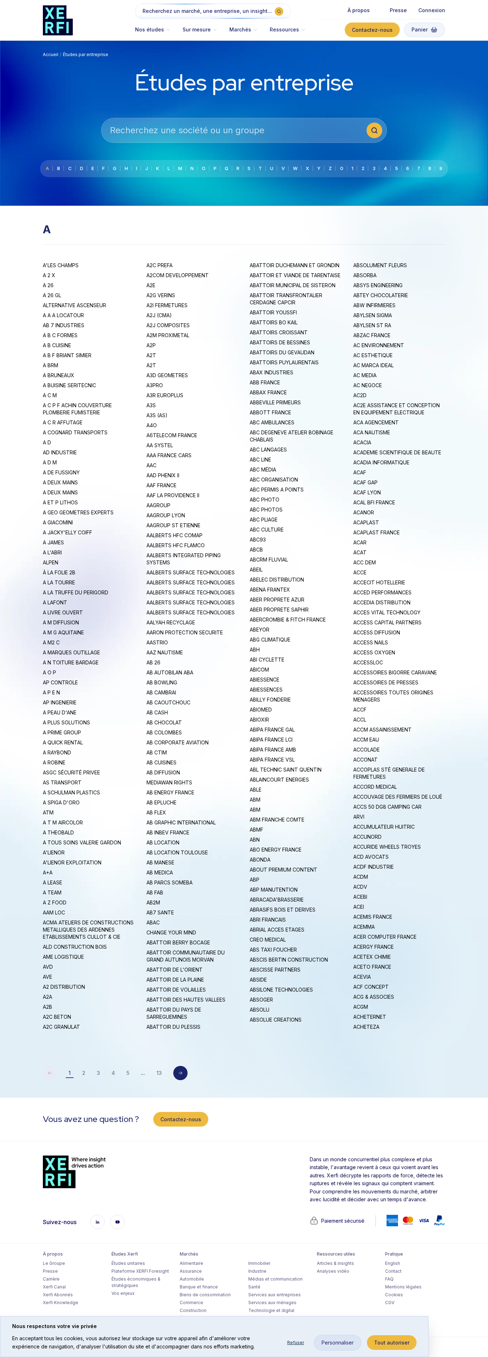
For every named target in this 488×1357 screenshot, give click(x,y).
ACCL (359, 720)
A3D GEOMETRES (167, 375)
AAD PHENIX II (162, 475)
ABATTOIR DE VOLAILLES (176, 990)
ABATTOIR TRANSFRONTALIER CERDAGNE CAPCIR (286, 298)
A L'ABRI (52, 552)
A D (47, 442)
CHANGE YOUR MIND (171, 932)
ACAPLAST (366, 522)
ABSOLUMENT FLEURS (380, 265)
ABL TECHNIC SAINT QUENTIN (286, 770)
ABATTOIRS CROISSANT (279, 332)
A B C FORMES (60, 335)
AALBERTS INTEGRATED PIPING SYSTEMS (183, 558)
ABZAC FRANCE (371, 335)
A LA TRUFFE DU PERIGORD (75, 592)
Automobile (192, 1279)
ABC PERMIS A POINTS (277, 490)
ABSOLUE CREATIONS (276, 1020)
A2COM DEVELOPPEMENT (177, 275)
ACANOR (363, 512)
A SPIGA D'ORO (61, 802)
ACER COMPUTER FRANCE (385, 937)
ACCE (360, 572)
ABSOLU (259, 1010)
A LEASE (52, 882)
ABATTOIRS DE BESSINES (280, 342)
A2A (47, 997)
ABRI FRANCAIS (268, 920)
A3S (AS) (157, 415)
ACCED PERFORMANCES (382, 592)
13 (159, 1073)
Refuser (295, 1342)
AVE (47, 977)
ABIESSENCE (264, 680)
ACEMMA (364, 927)
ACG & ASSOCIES (373, 997)
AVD (48, 967)
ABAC (153, 922)
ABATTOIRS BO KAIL (274, 322)
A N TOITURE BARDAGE (71, 662)
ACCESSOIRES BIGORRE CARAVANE (395, 672)
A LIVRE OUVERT (63, 612)
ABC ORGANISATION (274, 480)
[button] (156, 33)
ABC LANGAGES (268, 449)
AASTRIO (157, 642)
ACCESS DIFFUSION (376, 632)
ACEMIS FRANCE (372, 917)
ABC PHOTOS (266, 510)
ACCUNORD (367, 837)
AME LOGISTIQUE (63, 957)
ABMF (256, 830)
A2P (151, 345)
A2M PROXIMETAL (167, 335)
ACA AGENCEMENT (376, 422)
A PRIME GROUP (62, 732)
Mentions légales (403, 1286)
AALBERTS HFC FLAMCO (175, 545)
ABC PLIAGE (264, 520)
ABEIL (256, 570)
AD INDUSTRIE (60, 452)
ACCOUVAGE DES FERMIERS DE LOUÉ (397, 797)
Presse (398, 10)
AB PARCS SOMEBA (169, 882)
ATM (48, 812)
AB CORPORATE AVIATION (177, 742)
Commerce (191, 1302)
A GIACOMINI (58, 522)
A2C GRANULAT (61, 1027)
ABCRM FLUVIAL (269, 560)
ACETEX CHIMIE (372, 957)
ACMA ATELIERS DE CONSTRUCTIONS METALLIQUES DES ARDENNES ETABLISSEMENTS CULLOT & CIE (88, 929)
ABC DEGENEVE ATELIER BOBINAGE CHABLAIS (291, 436)
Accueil (50, 54)
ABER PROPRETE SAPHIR (279, 610)
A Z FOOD (54, 902)
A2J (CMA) (159, 315)
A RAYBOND (57, 752)
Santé (254, 1286)
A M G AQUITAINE (63, 632)
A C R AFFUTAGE (63, 422)
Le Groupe (54, 1263)
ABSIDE (258, 980)
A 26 (48, 285)
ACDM (360, 877)
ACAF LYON (367, 492)
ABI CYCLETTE (267, 660)
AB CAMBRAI (161, 692)
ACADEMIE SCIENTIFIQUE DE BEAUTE (397, 452)
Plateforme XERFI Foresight (140, 1271)
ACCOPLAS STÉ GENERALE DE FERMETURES (389, 773)
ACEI (358, 907)
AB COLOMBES (164, 732)
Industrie (257, 1271)
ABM (255, 800)
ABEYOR (259, 630)
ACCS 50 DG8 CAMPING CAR (387, 807)
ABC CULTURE (267, 530)
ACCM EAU (366, 740)
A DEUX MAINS (60, 482)
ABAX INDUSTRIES (271, 372)
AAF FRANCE (161, 485)
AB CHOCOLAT (164, 722)
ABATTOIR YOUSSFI (273, 312)
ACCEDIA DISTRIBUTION (381, 602)
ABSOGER (261, 1000)
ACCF (360, 710)
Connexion (431, 10)
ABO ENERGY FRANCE (276, 850)
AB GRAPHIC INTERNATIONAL (181, 822)
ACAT (360, 552)
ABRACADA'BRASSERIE (277, 900)
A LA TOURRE (59, 582)
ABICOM (259, 670)
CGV (389, 1302)
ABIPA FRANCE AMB (273, 750)
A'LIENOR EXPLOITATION (72, 862)
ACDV (360, 887)
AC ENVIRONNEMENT (378, 345)
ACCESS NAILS (370, 642)
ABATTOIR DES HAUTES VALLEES (185, 1000)
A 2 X (49, 275)
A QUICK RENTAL (63, 742)
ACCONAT (365, 760)
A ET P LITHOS (60, 502)
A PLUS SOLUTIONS (66, 722)
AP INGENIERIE (59, 702)
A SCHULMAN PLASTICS (71, 792)
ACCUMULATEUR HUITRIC (384, 827)
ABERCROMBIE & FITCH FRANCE (288, 620)
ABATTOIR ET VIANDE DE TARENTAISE (295, 275)
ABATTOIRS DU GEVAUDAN (282, 352)
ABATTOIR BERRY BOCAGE (178, 942)
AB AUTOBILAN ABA (169, 672)
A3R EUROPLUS (164, 395)
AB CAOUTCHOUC (168, 702)
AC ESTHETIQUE (373, 355)
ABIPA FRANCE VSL (272, 760)
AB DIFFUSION (163, 772)
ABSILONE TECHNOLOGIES (281, 990)
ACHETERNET (369, 1017)
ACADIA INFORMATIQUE (381, 462)
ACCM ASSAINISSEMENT (382, 730)
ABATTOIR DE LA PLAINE (175, 980)
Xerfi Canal (54, 1286)
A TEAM (52, 892)
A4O (151, 425)
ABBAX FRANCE (268, 392)
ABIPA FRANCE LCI (271, 740)
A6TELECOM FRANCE (171, 435)
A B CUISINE (57, 345)
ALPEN (50, 562)
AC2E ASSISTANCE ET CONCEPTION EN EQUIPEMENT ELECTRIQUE (396, 408)
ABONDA (260, 860)
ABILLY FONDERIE (270, 700)
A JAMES (53, 542)
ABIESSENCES (266, 690)
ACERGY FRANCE (373, 947)
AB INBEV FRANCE (167, 832)
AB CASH (157, 712)
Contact (393, 1271)
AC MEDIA (365, 375)
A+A (48, 872)
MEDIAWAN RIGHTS (169, 782)
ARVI (358, 817)
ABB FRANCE (265, 382)
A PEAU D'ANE (59, 712)
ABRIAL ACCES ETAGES (277, 930)
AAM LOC (54, 912)
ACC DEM (364, 562)
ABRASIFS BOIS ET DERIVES (282, 910)
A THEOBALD (58, 832)
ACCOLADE (366, 750)
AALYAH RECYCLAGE (170, 622)
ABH (255, 650)
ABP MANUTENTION (274, 890)
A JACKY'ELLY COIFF (67, 532)
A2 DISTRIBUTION (64, 987)
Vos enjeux (123, 1293)
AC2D (360, 395)
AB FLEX (156, 812)
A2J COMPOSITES (168, 325)
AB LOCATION (162, 842)
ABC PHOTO (264, 500)
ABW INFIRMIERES (374, 305)
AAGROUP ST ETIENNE (173, 525)
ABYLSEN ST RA (372, 325)
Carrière (51, 1279)
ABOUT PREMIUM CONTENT (283, 870)
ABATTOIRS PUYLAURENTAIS (284, 362)
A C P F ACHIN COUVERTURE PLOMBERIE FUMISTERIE (77, 408)
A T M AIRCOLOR (63, 822)
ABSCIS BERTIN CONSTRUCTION (289, 960)
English (392, 1263)
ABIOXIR (259, 720)
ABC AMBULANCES (272, 422)
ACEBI (360, 897)
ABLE (256, 790)
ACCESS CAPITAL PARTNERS (387, 622)
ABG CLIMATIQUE (270, 640)
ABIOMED (261, 710)
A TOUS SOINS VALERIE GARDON (82, 842)
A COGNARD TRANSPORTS (75, 432)
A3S (151, 405)
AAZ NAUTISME (164, 652)
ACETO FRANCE (372, 967)
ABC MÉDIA (263, 470)
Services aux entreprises (274, 1294)
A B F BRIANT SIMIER (67, 355)
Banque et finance (199, 1286)
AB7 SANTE (160, 912)
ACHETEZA (366, 1027)
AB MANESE (160, 862)
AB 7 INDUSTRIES (63, 325)
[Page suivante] (180, 1073)
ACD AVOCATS (371, 857)
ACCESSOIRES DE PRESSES (385, 682)
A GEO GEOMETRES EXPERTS (78, 512)
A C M (50, 395)
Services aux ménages (272, 1302)
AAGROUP (158, 505)
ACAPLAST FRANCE (376, 532)
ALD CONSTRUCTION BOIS (75, 947)
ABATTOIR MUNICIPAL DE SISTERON (292, 285)
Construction (193, 1310)
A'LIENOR (54, 852)
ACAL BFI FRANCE (374, 502)
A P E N (51, 692)
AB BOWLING (161, 682)
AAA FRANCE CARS (168, 455)
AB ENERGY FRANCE (170, 792)
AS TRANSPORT (62, 782)
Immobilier (259, 1263)
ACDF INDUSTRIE (373, 867)
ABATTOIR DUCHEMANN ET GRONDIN (294, 265)
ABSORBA (365, 275)
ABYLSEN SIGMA (372, 315)
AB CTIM (156, 752)
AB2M (153, 902)
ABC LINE (260, 460)
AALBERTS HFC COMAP (174, 535)
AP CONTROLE (60, 682)
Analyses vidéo (333, 1271)
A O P (49, 672)
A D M (50, 462)
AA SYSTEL (159, 445)
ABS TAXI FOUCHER (273, 950)
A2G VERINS (160, 295)
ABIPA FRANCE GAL (272, 730)
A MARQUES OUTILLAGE (71, 652)
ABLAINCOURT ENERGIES (279, 780)
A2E (150, 285)
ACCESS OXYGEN (374, 652)
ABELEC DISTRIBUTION (277, 580)
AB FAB (154, 892)
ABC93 (258, 540)
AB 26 (153, 662)
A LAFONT (55, 602)
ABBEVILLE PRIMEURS (275, 402)
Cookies (394, 1294)
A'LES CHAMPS (61, 265)
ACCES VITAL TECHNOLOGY (386, 612)
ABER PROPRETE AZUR (277, 600)
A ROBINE (54, 762)
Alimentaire (191, 1263)
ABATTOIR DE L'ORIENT (174, 970)
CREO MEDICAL (268, 940)
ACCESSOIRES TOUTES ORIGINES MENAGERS (393, 696)
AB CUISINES (161, 762)
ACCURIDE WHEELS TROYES (387, 847)
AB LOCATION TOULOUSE (177, 852)
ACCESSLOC (368, 662)
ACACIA (362, 442)
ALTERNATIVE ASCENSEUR (74, 305)
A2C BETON (57, 1017)
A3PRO (154, 385)
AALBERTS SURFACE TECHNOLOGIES (190, 572)
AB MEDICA (159, 872)
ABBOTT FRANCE (270, 412)
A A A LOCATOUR (63, 315)
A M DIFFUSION (61, 622)
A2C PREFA (159, 265)
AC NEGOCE (367, 385)
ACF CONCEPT (371, 987)
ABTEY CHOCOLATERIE (380, 295)
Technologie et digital (271, 1310)
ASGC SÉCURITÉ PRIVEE (71, 772)
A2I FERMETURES (167, 305)
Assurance (191, 1271)
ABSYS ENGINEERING (378, 285)
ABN (255, 840)
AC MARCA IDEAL (373, 365)
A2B (47, 1007)
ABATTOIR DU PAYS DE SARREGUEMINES (173, 1013)
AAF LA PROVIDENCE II (172, 495)
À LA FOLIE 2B (59, 572)
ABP (254, 880)
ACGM (360, 1007)
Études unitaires (128, 1263)
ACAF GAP (365, 482)
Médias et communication (275, 1279)
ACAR (360, 542)
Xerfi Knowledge (60, 1302)
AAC (151, 465)
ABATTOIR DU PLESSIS (173, 1027)
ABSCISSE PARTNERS (275, 970)
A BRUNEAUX (58, 375)
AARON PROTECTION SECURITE (184, 632)
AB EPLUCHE (161, 802)
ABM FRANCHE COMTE (277, 820)
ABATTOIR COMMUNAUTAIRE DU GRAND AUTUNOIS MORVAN (185, 956)
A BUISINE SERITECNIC (69, 385)
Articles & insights (335, 1263)
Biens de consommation (205, 1294)
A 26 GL (52, 295)
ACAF (359, 472)
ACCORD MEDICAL (375, 787)
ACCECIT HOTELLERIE (379, 582)
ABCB (256, 550)
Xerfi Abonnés (58, 1294)
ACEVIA (362, 977)
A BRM (50, 365)
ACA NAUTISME (371, 432)
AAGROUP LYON (165, 515)
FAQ (389, 1279)
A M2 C (51, 642)
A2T (151, 355)
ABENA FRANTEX (270, 590)
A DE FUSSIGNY (61, 472)
